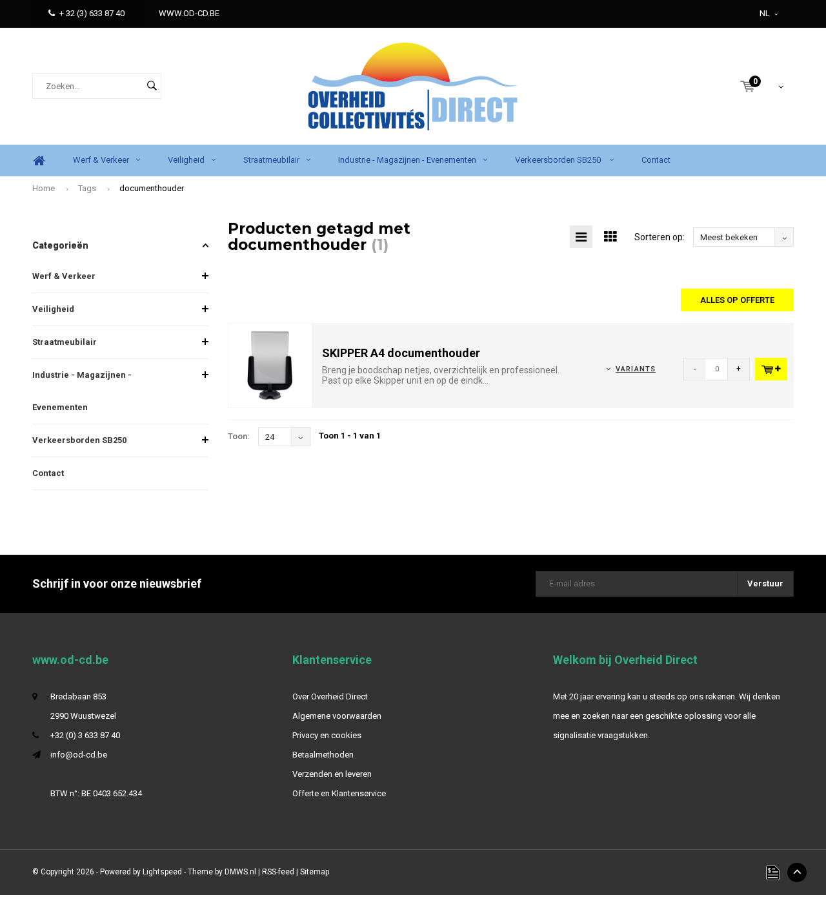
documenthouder (151, 188)
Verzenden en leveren (332, 774)
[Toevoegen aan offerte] (771, 369)
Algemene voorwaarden (336, 716)
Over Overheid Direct (330, 696)
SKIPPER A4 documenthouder (401, 353)
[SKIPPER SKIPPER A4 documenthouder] (270, 365)
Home (38, 160)
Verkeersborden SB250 (559, 160)
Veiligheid (186, 160)
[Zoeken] (151, 86)
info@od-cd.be (78, 754)
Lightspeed (162, 871)
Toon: (239, 436)
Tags (87, 188)
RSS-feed (278, 871)
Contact (655, 160)
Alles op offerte (737, 300)
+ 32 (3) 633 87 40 (92, 13)
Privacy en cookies (326, 735)
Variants (636, 369)
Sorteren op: (659, 237)
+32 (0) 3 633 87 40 (85, 735)
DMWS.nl (240, 871)
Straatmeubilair (271, 160)
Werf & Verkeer (101, 160)
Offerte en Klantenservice (339, 793)
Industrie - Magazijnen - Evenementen (407, 160)
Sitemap (314, 871)
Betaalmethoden (323, 754)
